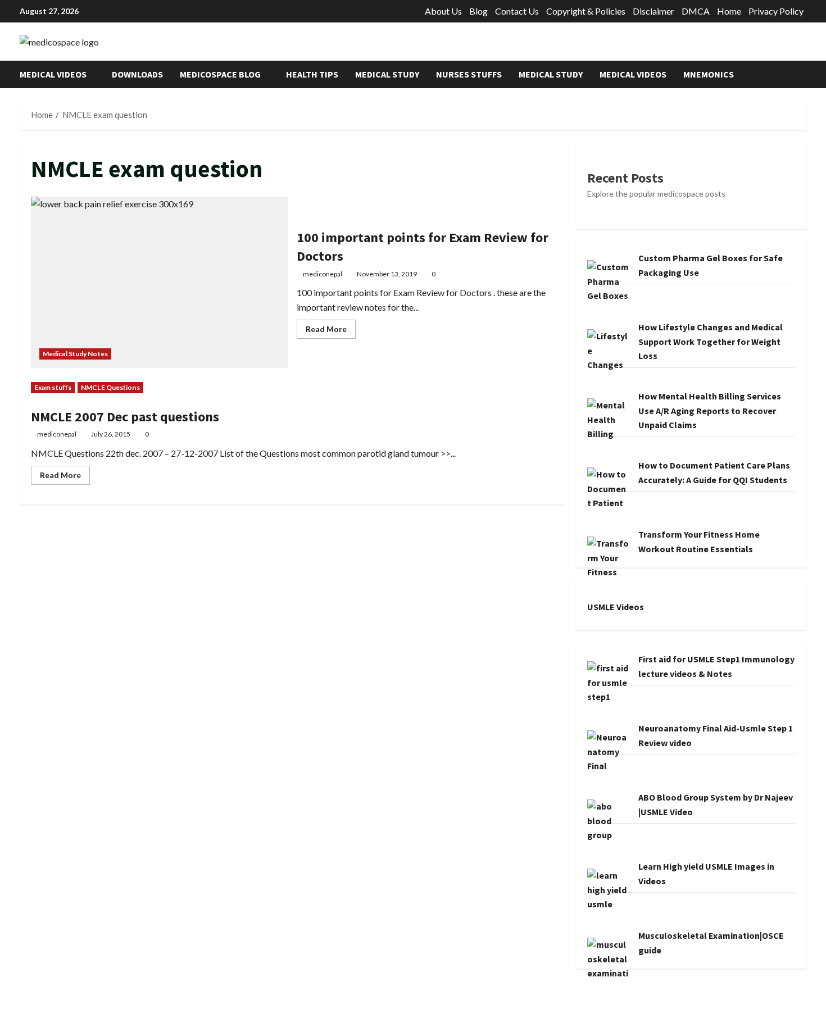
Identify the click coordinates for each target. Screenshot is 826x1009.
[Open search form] (803, 74)
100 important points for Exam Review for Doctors (159, 282)
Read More (331, 331)
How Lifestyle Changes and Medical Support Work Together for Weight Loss (710, 341)
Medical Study (387, 74)
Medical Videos (53, 74)
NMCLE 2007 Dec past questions (125, 416)
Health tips (312, 74)
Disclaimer (653, 11)
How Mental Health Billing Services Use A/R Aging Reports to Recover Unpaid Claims (709, 410)
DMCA (696, 11)
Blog (478, 11)
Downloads (137, 74)
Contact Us (517, 11)
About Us (443, 11)
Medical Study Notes (75, 353)
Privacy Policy (776, 11)
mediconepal (322, 274)
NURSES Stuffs (469, 74)
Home (729, 11)
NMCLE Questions (110, 387)
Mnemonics (708, 74)
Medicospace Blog (220, 74)
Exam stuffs (52, 387)
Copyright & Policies (585, 11)
